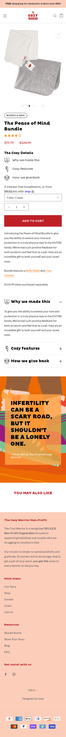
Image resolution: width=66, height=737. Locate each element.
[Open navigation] (5, 15)
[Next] (43, 106)
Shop (7, 593)
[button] (13, 135)
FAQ (7, 652)
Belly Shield (33, 270)
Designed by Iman (33, 698)
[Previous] (22, 106)
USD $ (31, 690)
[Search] (55, 15)
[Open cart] (61, 15)
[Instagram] (13, 674)
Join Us (8, 612)
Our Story (10, 586)
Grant (7, 605)
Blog (7, 645)
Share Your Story (14, 639)
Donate (8, 599)
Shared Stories (13, 632)
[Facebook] (5, 674)
